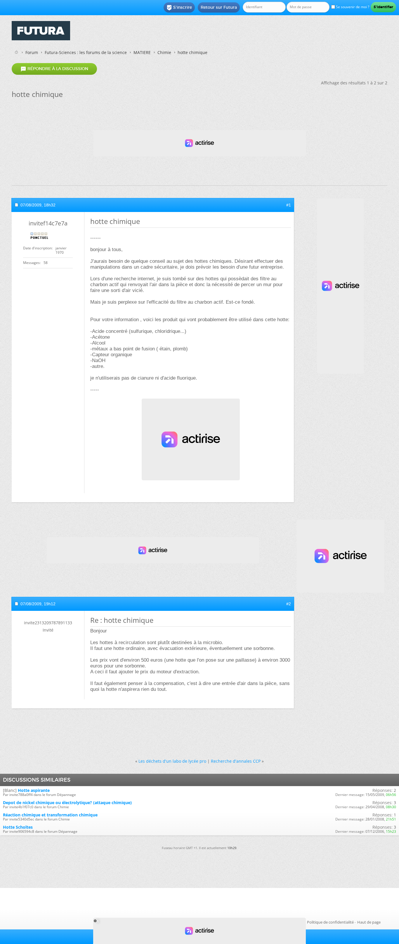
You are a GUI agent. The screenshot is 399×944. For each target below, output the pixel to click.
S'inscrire (179, 8)
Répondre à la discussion (54, 69)
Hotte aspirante (34, 790)
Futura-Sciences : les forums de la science (86, 52)
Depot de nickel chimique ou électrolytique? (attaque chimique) (67, 802)
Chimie (164, 52)
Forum (31, 52)
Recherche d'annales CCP (236, 761)
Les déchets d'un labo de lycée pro (172, 761)
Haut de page (369, 922)
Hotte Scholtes (18, 827)
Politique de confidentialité (330, 922)
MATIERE (142, 52)
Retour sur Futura (219, 7)
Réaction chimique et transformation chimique (50, 815)
